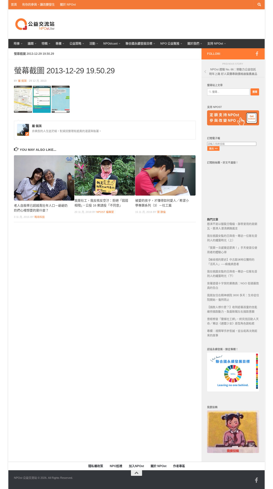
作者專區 (179, 466)
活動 (92, 43)
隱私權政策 (95, 466)
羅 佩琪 (22, 80)
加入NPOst (136, 466)
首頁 (14, 4)
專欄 (58, 43)
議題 (31, 43)
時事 (17, 43)
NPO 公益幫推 (169, 43)
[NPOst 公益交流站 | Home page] (35, 24)
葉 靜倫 (161, 212)
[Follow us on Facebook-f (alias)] (257, 53)
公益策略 (75, 43)
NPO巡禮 (116, 466)
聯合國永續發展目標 (139, 43)
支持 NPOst (215, 43)
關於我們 (193, 43)
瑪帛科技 (39, 217)
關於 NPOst (68, 4)
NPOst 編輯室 (105, 212)
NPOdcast (110, 43)
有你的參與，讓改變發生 (38, 4)
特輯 (45, 43)
